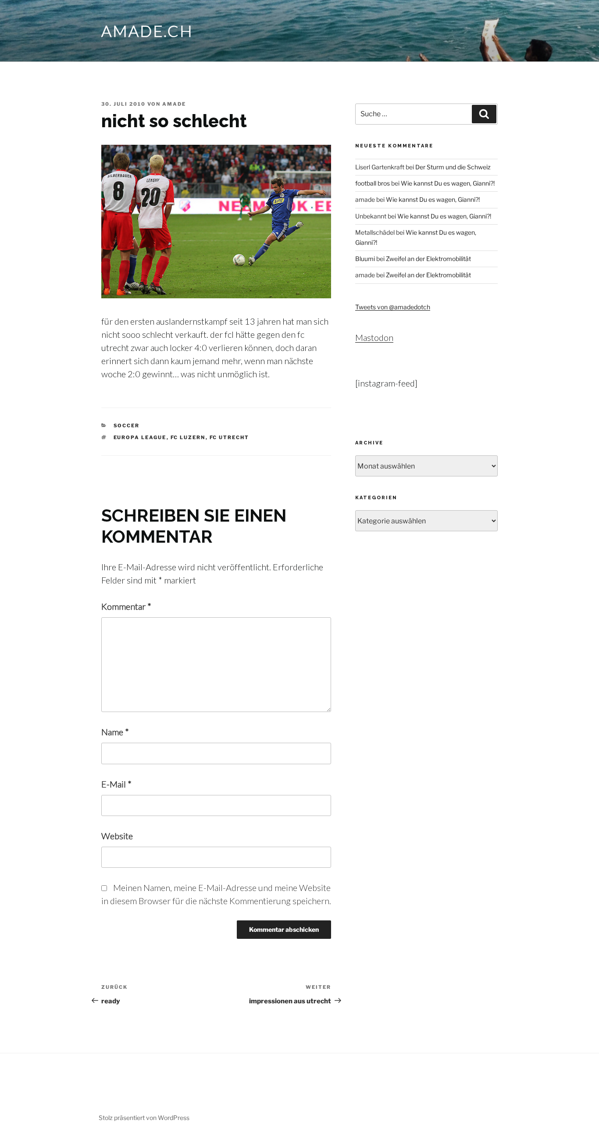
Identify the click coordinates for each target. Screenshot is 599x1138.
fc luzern (188, 437)
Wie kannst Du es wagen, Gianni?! (448, 183)
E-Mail (116, 784)
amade (174, 104)
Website (117, 835)
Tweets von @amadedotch (392, 307)
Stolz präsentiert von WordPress (144, 1117)
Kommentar (126, 606)
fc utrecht (230, 437)
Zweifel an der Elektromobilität (428, 258)
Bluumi (365, 258)
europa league (140, 437)
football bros (372, 183)
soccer (127, 425)
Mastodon (374, 337)
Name (115, 731)
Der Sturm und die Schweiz (453, 167)
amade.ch (147, 30)
